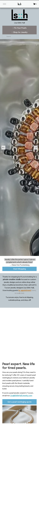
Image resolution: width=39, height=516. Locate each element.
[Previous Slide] (3, 148)
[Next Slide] (36, 148)
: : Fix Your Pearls (19, 28)
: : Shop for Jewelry (19, 32)
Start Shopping (19, 269)
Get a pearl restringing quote (19, 402)
